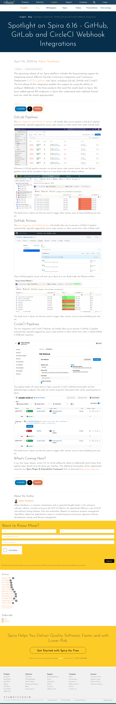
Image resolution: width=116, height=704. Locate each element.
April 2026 (6, 587)
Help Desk (50, 681)
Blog (38, 8)
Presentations (92, 8)
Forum (49, 679)
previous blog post (91, 469)
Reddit (38, 109)
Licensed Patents (80, 700)
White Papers (30, 681)
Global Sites (108, 700)
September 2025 (8, 601)
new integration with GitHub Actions (33, 225)
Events (71, 686)
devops (18, 69)
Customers (72, 681)
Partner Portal (95, 681)
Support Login (95, 679)
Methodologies (30, 679)
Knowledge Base (52, 677)
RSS (5, 619)
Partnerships (73, 679)
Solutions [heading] (28, 674)
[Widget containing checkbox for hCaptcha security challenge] (19, 550)
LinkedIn (21, 109)
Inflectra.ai (7, 691)
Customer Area (96, 677)
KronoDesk (7, 689)
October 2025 (7, 598)
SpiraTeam (7, 679)
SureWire (7, 686)
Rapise (6, 684)
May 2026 (6, 585)
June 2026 (5, 582)
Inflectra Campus (96, 684)
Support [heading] (50, 674)
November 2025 (8, 596)
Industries (28, 677)
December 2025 (8, 594)
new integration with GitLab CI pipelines (35, 122)
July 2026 (5, 580)
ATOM (6, 621)
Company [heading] (72, 674)
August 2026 (6, 578)
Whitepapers (51, 8)
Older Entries (7, 606)
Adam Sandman (48, 61)
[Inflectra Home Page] (11, 2)
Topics (64, 8)
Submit (109, 561)
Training (50, 686)
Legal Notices (52, 700)
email (61, 658)
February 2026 (7, 592)
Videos (78, 8)
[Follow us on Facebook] (6, 697)
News (71, 677)
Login (105, 2)
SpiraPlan (7, 681)
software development (33, 69)
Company (83, 2)
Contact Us (72, 689)
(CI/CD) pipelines (36, 81)
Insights (54, 2)
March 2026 (6, 589)
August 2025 (6, 603)
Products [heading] (7, 674)
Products (25, 2)
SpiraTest (7, 677)
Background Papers (31, 684)
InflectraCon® (51, 689)
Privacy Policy (65, 700)
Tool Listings (105, 8)
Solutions (40, 2)
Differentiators (74, 684)
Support (69, 2)
